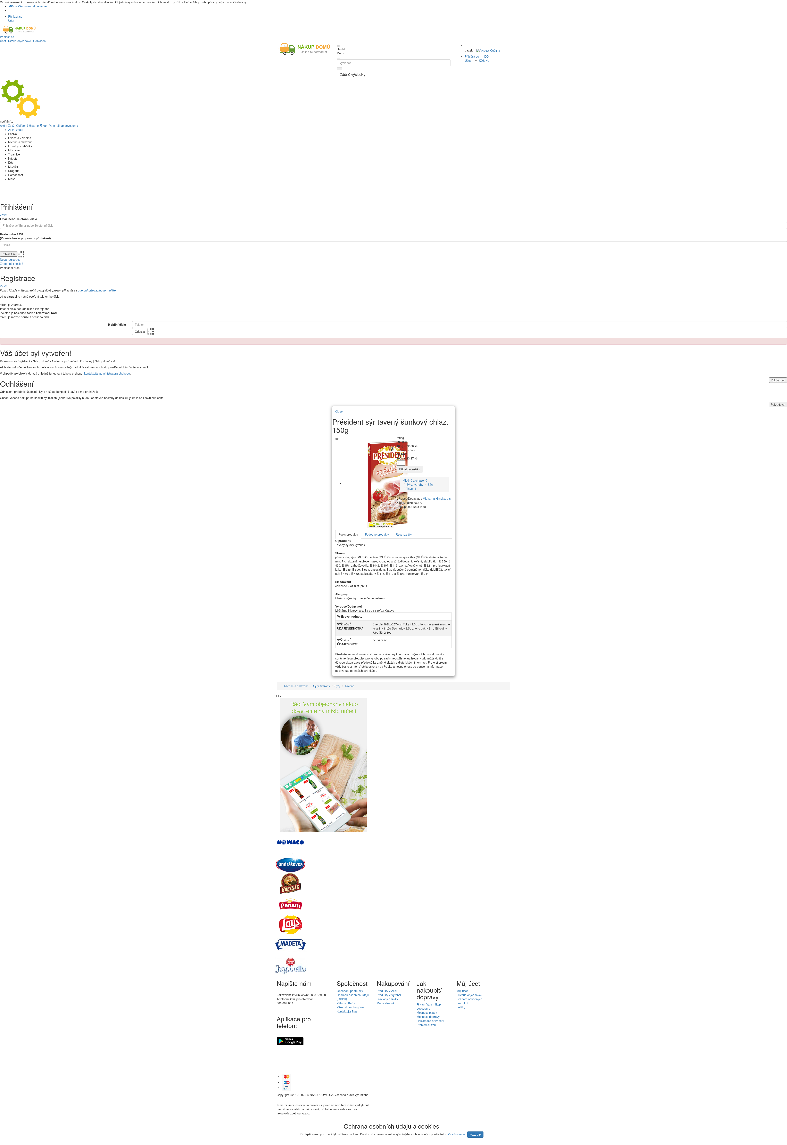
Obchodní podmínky (350, 991)
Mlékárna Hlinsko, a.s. (437, 498)
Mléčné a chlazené (415, 480)
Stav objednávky (387, 999)
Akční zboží (15, 130)
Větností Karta (346, 1003)
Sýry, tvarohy (414, 484)
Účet (3, 41)
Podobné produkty (377, 534)
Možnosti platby (427, 1012)
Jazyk (469, 50)
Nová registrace (10, 259)
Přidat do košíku (409, 469)
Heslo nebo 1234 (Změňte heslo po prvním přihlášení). (26, 236)
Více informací (457, 1134)
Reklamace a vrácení (430, 1021)
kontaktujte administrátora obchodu (107, 373)
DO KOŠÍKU (484, 58)
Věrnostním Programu (351, 1007)
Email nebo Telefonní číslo (18, 219)
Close (339, 411)
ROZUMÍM (475, 1134)
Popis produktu (348, 534)
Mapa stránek (386, 1003)
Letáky (461, 1007)
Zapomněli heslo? (11, 264)
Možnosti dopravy (428, 1017)
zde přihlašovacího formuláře (97, 290)
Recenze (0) (404, 534)
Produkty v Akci (387, 991)
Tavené (411, 489)
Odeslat (140, 331)
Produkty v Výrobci (389, 995)
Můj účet (462, 991)
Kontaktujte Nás (347, 1011)
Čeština (494, 50)
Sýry (430, 484)
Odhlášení (40, 41)
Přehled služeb (426, 1025)
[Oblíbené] (337, 439)
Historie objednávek (19, 41)
